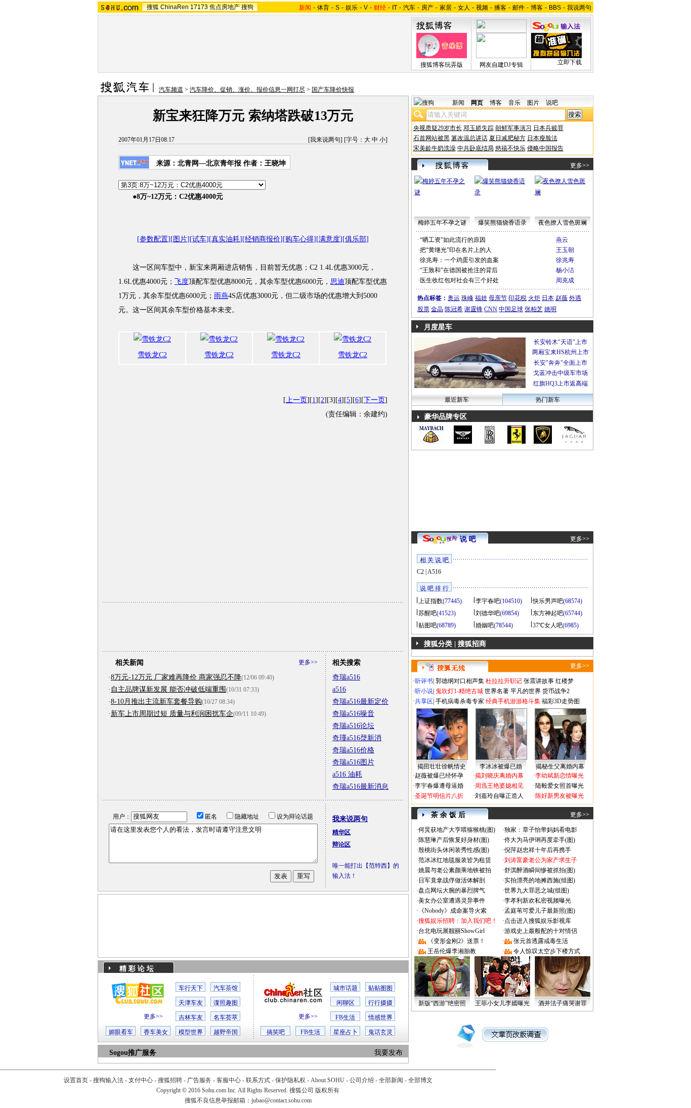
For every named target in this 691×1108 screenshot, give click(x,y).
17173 (199, 7)
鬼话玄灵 (380, 1032)
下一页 (374, 400)
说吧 (552, 102)
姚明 (550, 309)
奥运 (454, 298)
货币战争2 (556, 691)
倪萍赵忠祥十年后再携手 (537, 850)
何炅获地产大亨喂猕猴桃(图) (456, 829)
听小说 (424, 691)
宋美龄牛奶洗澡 (434, 148)
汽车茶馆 (225, 988)
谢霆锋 (473, 309)
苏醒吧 (427, 613)
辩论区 (341, 844)
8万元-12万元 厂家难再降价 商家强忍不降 (176, 677)
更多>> (308, 662)
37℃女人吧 (548, 625)
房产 (427, 7)
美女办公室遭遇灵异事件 (451, 900)
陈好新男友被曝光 (559, 795)
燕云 (562, 239)
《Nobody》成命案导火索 (452, 910)
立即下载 (569, 62)
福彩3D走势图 (561, 701)
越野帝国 (225, 1032)
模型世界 (191, 1032)
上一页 (296, 400)
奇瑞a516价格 (353, 750)
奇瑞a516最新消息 (360, 786)
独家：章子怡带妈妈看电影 (540, 829)
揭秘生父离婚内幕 (560, 766)
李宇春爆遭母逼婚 (439, 785)
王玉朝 (565, 249)
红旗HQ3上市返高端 (560, 383)
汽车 (409, 7)
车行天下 (191, 988)
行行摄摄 (380, 1002)
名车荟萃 (225, 1017)
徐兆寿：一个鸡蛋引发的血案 (459, 260)
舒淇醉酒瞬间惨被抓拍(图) (539, 870)
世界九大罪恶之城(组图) (536, 890)
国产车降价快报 (333, 89)
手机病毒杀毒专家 (460, 701)
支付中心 (140, 1080)
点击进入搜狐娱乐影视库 (537, 920)
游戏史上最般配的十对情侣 (540, 930)
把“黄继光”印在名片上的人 (456, 249)
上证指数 (430, 601)
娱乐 (352, 7)
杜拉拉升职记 (504, 681)
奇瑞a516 (346, 677)
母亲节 (498, 298)
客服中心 (229, 1080)
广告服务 (199, 1080)
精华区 (341, 832)
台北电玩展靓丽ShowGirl (451, 930)
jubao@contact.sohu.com (281, 1100)
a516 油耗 (347, 774)
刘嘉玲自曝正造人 (499, 795)
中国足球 (511, 309)
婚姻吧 (485, 625)
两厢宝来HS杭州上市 (560, 352)
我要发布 (388, 1052)
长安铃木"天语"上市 (560, 342)
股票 (423, 309)
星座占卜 (345, 1032)
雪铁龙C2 (152, 355)
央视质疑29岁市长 (437, 128)
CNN (490, 309)
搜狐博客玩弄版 (441, 64)
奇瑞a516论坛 (353, 726)
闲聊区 (345, 1002)
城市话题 (345, 988)
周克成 (565, 280)
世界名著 (497, 691)
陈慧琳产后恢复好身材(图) (453, 839)
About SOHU (327, 1080)
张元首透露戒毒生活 (540, 941)
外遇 (575, 298)
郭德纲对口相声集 (460, 681)
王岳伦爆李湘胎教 (451, 951)
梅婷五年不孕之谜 (442, 222)
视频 (482, 7)
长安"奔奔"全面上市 (560, 362)
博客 (537, 7)
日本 (548, 298)
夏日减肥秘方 (507, 138)
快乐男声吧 (548, 601)
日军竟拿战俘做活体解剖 (451, 880)
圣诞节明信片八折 (439, 795)
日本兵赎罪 (548, 128)
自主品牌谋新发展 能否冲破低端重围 (168, 689)
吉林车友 (191, 1017)
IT (394, 7)
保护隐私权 (290, 1080)
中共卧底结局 (475, 148)
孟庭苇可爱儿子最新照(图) (539, 910)
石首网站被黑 (431, 138)
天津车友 (191, 1002)
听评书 (424, 681)
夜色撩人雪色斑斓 (562, 222)
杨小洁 (565, 270)
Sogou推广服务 (132, 1052)
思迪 (337, 281)
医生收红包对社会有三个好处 (459, 280)
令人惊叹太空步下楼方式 (546, 951)
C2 (420, 571)
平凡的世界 (525, 691)
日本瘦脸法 (542, 138)
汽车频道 (171, 89)
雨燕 (221, 296)
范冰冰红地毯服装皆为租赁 (454, 860)
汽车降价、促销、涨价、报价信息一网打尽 (247, 89)
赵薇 (561, 298)
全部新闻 (391, 1080)
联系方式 (258, 1080)
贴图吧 (427, 625)
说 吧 (468, 539)
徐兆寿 (565, 260)
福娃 (481, 298)
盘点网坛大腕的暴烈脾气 (451, 890)
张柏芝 (534, 309)
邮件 (518, 7)
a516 (339, 689)
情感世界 (380, 1017)
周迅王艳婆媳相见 (499, 785)
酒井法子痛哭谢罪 (562, 1003)
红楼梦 (564, 681)
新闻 (458, 102)
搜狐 (153, 7)
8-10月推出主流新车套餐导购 (156, 701)
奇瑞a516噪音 (353, 713)
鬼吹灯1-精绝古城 (459, 691)
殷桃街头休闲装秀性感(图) (453, 850)
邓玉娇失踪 (478, 128)
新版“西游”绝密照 (442, 1003)
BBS (555, 7)
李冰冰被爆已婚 (501, 766)
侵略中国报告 (545, 148)
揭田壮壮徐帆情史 (441, 766)
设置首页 (76, 1080)
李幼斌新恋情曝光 (559, 775)
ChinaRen (174, 7)
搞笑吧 (276, 1032)
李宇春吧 (488, 601)
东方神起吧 (548, 613)
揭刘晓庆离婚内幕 (499, 775)
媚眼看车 (121, 1032)
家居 (446, 7)
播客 (500, 7)
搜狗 (247, 7)
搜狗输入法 (108, 1080)
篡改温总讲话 (469, 138)
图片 (533, 102)
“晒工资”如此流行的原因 (453, 239)
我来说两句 (325, 139)
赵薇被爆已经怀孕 (439, 775)
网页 (477, 102)
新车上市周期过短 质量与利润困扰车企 (172, 713)
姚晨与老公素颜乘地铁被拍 (454, 870)
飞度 (182, 281)
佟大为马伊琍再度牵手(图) (539, 839)
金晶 (437, 309)
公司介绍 (362, 1080)
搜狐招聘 (170, 1080)
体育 (323, 7)
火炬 (534, 298)
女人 (464, 7)
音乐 (514, 102)
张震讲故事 (539, 681)
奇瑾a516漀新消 (356, 738)
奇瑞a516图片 (353, 762)
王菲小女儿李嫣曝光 (502, 1003)
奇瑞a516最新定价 (360, 701)
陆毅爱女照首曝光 (559, 785)
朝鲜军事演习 (513, 128)
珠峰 (467, 298)
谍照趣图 (225, 1002)
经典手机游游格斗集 (513, 701)
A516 (434, 571)
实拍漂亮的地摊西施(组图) (539, 880)
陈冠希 (454, 309)
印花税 (517, 298)
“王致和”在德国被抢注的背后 (459, 270)
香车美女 (156, 1032)
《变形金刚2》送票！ (456, 941)
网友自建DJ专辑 (501, 64)
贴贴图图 (380, 988)
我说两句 (579, 7)
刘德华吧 (488, 613)
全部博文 (420, 1080)
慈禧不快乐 (510, 148)
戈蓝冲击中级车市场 (560, 372)
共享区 (424, 701)
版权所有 (327, 1090)
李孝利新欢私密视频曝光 (537, 900)
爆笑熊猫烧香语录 (502, 222)
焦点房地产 (224, 7)
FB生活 (345, 1017)
